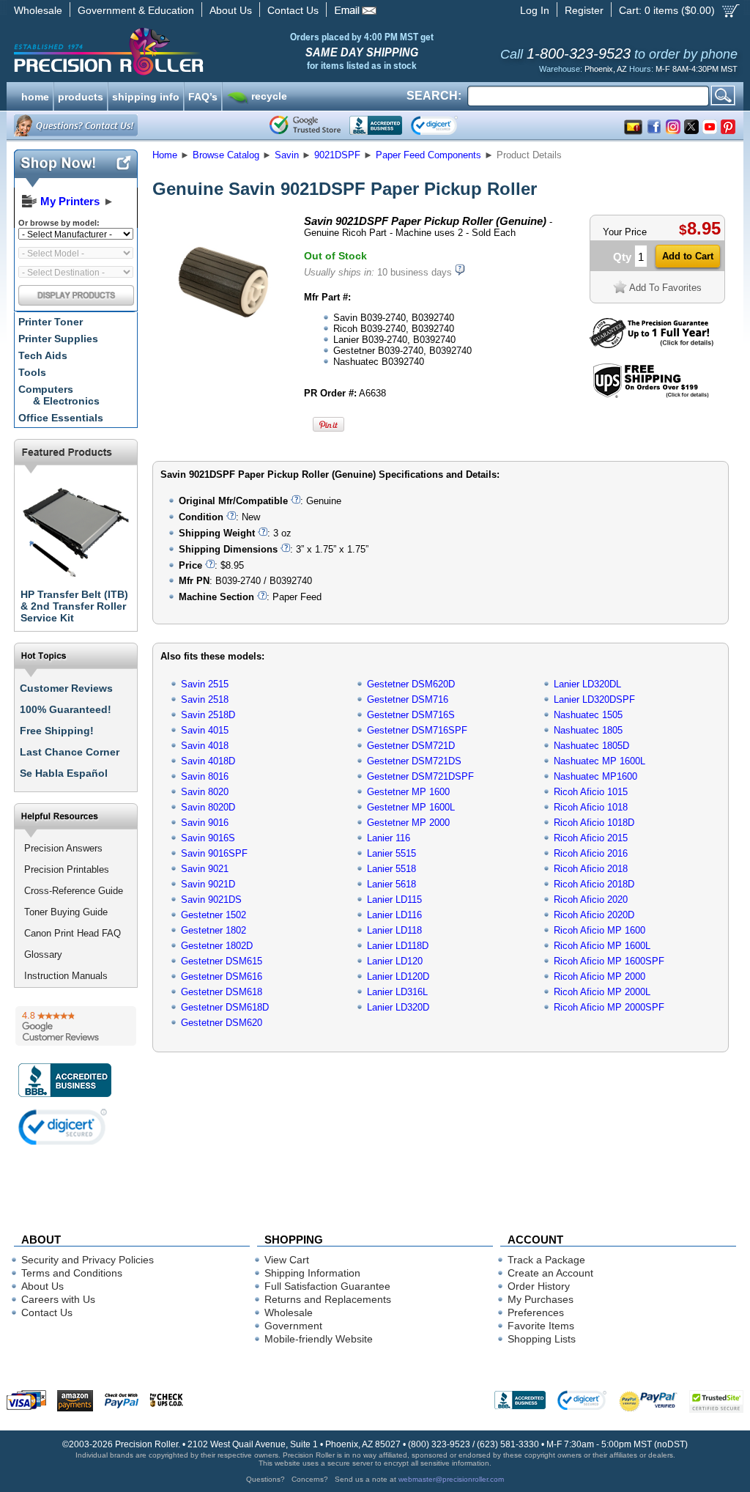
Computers (59, 395)
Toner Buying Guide (66, 911)
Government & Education (136, 10)
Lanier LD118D (397, 945)
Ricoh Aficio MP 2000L (602, 991)
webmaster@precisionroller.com (451, 1479)
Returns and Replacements (327, 1299)
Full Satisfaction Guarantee (327, 1286)
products (80, 95)
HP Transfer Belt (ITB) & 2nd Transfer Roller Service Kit (74, 606)
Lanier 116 (388, 837)
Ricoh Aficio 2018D (594, 884)
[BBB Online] (375, 125)
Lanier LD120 (395, 961)
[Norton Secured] (446, 125)
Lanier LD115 (394, 899)
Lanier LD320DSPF (594, 699)
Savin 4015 (205, 730)
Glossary (43, 954)
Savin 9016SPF (214, 853)
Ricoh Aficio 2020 (591, 899)
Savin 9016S (208, 837)
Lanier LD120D (398, 976)
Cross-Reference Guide (73, 890)
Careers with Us (58, 1299)
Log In (534, 10)
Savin (287, 154)
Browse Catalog (226, 154)
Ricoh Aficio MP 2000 (599, 976)
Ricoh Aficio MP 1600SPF (609, 961)
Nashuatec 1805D (591, 745)
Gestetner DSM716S (411, 714)
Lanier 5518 (391, 868)
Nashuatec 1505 (588, 714)
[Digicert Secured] (63, 1126)
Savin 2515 (205, 684)
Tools (32, 372)
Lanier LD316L (397, 991)
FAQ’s (203, 95)
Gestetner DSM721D (411, 745)
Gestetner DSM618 (221, 991)
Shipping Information (312, 1273)
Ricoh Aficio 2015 (591, 837)
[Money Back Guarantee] (651, 344)
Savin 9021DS (211, 899)
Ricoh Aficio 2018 (591, 868)
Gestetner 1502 (213, 914)
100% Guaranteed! (65, 709)
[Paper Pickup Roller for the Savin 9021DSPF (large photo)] (223, 346)
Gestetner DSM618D (225, 1007)
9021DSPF (337, 154)
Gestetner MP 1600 (408, 791)
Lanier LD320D (398, 1007)
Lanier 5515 (391, 853)
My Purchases (540, 1299)
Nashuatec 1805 (588, 730)
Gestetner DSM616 (221, 976)
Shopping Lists (542, 1339)
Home (164, 154)
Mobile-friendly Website (318, 1339)
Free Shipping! (57, 730)
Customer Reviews (66, 688)
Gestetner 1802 (213, 930)
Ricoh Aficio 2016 (591, 853)
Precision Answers (63, 848)
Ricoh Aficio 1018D (594, 822)
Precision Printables (66, 869)
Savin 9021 (205, 868)
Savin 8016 (205, 776)
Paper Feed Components (428, 154)
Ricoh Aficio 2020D (594, 914)
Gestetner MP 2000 (408, 822)
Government (293, 1326)
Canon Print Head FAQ (72, 933)
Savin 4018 (205, 745)
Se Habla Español (64, 773)
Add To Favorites (665, 287)
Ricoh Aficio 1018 (591, 807)
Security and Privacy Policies (87, 1260)
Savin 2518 (205, 699)
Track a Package (546, 1260)
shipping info (145, 95)
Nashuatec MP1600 (595, 776)
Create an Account (550, 1273)
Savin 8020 (205, 791)
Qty (622, 257)
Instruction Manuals (66, 975)
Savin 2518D (208, 714)
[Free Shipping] (651, 395)
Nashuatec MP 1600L (599, 761)
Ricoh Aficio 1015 (591, 791)
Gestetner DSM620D (411, 684)
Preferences (536, 1312)
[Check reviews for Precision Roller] (75, 1026)
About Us (230, 10)
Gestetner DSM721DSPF (420, 776)
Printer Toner (50, 322)
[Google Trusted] (305, 125)
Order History (539, 1286)
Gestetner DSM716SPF (417, 730)
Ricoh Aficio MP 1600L (602, 945)
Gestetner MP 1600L (411, 807)
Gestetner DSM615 (221, 961)
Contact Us (293, 10)
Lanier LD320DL (587, 684)
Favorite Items (541, 1326)
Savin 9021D (208, 884)
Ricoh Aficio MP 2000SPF (609, 1007)
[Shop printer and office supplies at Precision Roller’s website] (185, 51)
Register (584, 10)
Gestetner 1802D (217, 945)
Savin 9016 (205, 822)
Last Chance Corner (69, 752)
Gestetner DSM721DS (414, 761)
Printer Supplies (58, 338)
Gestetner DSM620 (221, 1022)
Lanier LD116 (394, 914)
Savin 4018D (208, 761)
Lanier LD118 (394, 930)
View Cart (286, 1260)
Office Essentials (60, 418)
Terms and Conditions (71, 1273)
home (35, 95)
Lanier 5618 (391, 884)
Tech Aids (42, 355)
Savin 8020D (208, 807)
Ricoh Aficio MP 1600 (599, 930)
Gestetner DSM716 (407, 699)
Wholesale (38, 10)
